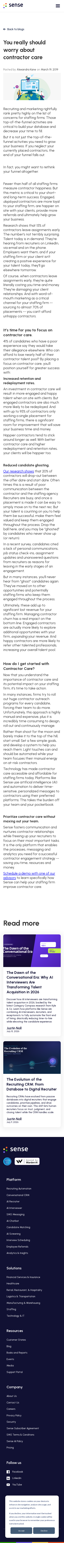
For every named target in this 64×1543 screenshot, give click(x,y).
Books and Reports (17, 1352)
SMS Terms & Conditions (20, 1434)
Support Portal (15, 1372)
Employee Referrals (17, 1246)
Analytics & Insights (17, 1253)
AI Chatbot (13, 1220)
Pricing (10, 1447)
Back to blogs (15, 29)
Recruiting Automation (19, 1188)
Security (11, 1421)
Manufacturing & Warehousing (23, 1302)
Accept (21, 1530)
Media (10, 1365)
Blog (9, 1346)
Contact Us (13, 1402)
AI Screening (14, 1233)
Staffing (11, 1309)
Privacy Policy (14, 1415)
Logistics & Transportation (21, 1296)
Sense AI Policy (15, 1441)
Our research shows (18, 471)
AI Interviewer (14, 1208)
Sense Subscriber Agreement (23, 1428)
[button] (56, 7)
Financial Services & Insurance (23, 1277)
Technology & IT (15, 1315)
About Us (12, 1396)
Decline (44, 1530)
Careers (11, 1408)
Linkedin (16, 1478)
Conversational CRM (18, 1195)
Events (10, 1359)
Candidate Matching (18, 1227)
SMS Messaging (15, 1214)
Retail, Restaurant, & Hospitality (24, 1290)
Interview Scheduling (18, 1240)
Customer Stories (16, 1339)
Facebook (17, 1471)
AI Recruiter (13, 1201)
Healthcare (13, 1283)
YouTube (17, 1484)
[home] (15, 5)
